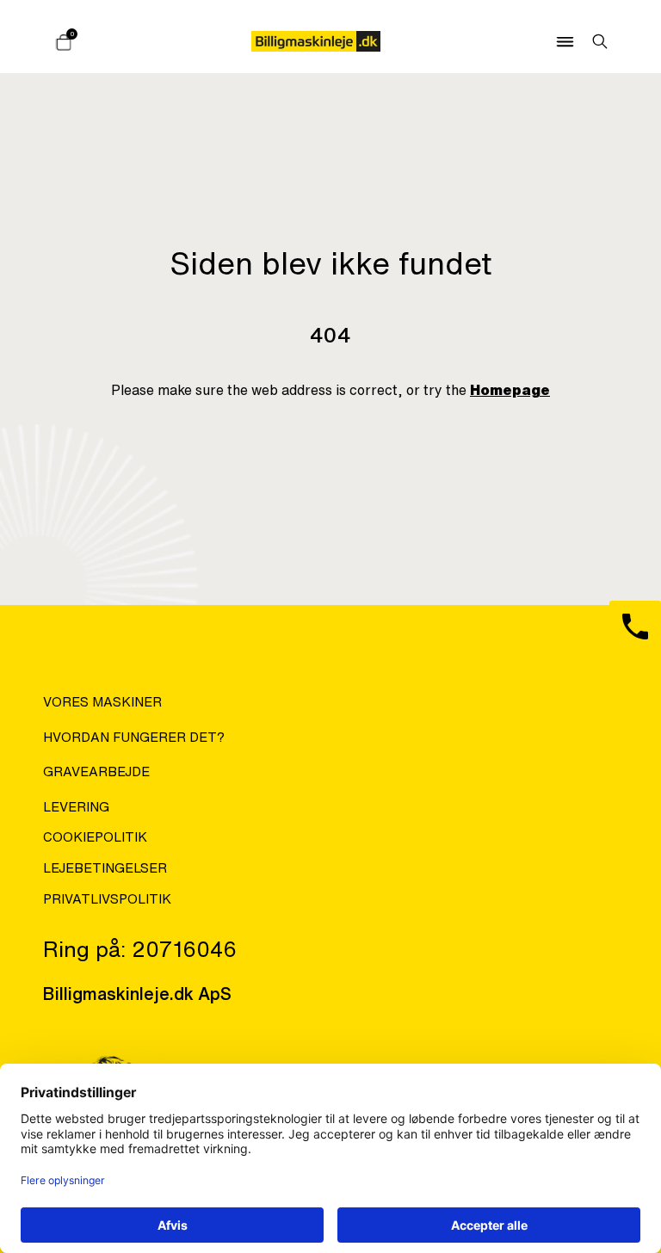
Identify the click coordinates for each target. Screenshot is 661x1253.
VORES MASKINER (102, 701)
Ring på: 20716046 (140, 949)
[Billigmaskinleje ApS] (315, 41)
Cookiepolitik (95, 836)
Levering (76, 806)
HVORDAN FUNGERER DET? (134, 737)
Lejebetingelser (105, 867)
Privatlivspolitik (107, 898)
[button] (559, 41)
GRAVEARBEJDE (96, 771)
